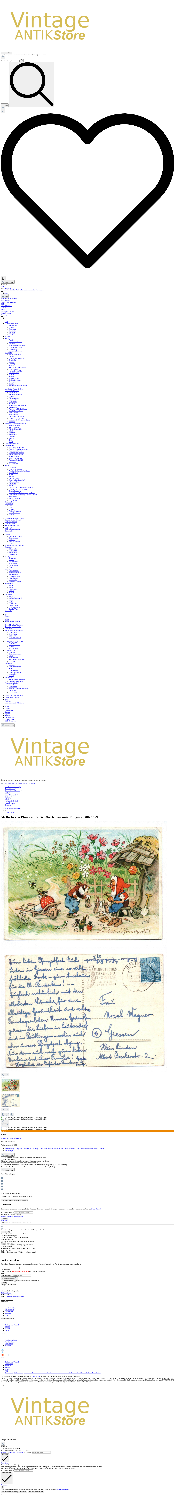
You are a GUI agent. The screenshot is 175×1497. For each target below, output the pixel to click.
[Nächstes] (7, 1074)
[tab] (54, 1148)
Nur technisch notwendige (9, 1491)
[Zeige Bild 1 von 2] (1, 1077)
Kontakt (7, 1327)
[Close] (1, 1112)
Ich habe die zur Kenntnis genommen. (24, 1271)
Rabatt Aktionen (10, 1342)
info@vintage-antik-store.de (15, 1296)
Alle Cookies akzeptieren (35, 1491)
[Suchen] (22, 60)
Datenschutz (9, 1311)
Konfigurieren (22, 1491)
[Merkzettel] (87, 275)
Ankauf (7, 1328)
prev (3, 1232)
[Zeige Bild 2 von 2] (3, 1077)
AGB (6, 1315)
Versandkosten (36, 1376)
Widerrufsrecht (9, 1310)
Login (7, 1330)
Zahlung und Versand (12, 1325)
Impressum (8, 1313)
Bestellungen (40, 290)
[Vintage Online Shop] (51, 51)
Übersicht (4, 290)
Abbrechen (4, 1220)
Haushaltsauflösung (11, 1340)
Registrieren (5, 1463)
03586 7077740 (6, 1293)
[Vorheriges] (3, 1074)
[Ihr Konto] (3, 278)
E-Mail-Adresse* (6, 1275)
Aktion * (3, 1273)
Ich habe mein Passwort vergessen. (12, 1216)
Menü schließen (9, 282)
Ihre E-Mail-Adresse (7, 1212)
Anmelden (4, 286)
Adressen (23, 290)
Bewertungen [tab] (9, 1150)
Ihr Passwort (5, 1214)
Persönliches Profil (13, 290)
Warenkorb (8, 1345)
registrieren (7, 288)
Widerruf (8, 1367)
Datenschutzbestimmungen (20, 1271)
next (7, 1232)
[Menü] (3, 57)
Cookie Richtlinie (10, 1308)
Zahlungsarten (31, 290)
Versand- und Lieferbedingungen (11, 1138)
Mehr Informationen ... (63, 1490)
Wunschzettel (9, 1344)
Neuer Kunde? (96, 1209)
